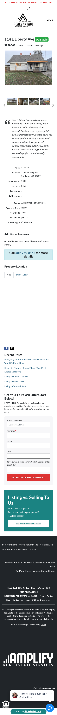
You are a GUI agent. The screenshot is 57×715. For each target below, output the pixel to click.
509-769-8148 (25, 252)
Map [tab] (9, 274)
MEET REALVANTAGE (29, 592)
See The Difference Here (28, 523)
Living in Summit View (15, 386)
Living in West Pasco (14, 381)
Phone (10, 441)
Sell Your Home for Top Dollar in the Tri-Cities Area (27, 544)
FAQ (48, 588)
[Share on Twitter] (12, 348)
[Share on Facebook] (6, 348)
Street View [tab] (22, 274)
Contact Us (46, 2)
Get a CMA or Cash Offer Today (21, 2)
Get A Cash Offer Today (18, 588)
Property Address (15, 420)
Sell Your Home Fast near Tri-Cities (19, 549)
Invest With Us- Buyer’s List (38, 600)
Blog (8, 600)
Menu (50, 20)
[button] (4, 105)
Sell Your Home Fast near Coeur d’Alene (35, 571)
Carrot (43, 624)
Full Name (11, 431)
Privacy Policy (46, 596)
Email (9, 451)
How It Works (37, 588)
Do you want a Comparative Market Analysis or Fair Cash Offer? (28, 463)
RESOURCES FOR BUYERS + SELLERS (20, 596)
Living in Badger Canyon (16, 376)
